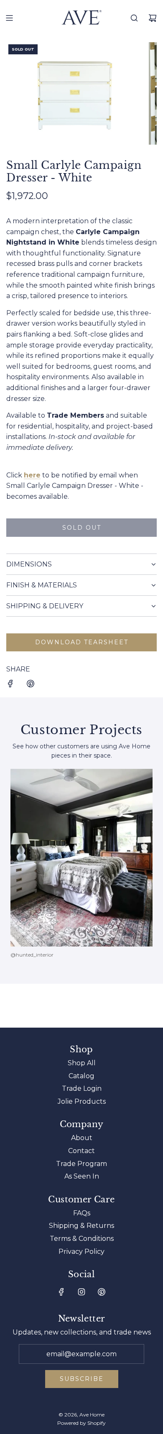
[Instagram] (81, 1292)
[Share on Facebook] (10, 685)
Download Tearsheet (81, 642)
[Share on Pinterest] (30, 685)
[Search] (134, 18)
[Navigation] (9, 18)
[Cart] (152, 18)
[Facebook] (61, 1292)
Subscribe (82, 1379)
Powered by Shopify (81, 1423)
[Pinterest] (101, 1292)
